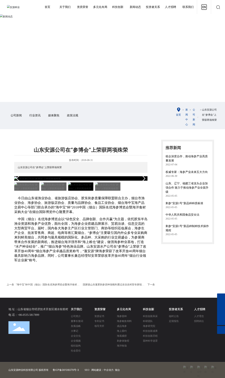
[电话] (221, 313)
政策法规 (72, 115)
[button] (143, 178)
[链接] (207, 368)
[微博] (185, 368)
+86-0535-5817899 (28, 314)
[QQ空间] (199, 368)
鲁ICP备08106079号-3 (66, 369)
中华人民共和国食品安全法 (182, 214)
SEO (87, 370)
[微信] (214, 368)
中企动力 (109, 370)
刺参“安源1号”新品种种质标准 (184, 203)
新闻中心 (186, 117)
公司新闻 (16, 115)
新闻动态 (112, 55)
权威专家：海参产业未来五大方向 (187, 171)
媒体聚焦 (53, 115)
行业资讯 (35, 115)
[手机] (221, 297)
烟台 (117, 370)
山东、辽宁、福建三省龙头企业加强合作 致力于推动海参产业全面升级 (187, 187)
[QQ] (192, 368)
